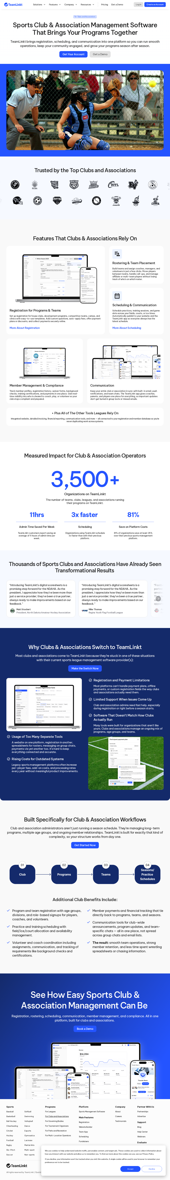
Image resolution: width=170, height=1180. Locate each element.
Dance (27, 1126)
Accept (130, 1169)
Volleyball (28, 1121)
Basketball (10, 1116)
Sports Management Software (92, 1111)
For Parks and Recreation (56, 1131)
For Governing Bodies (54, 1121)
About (118, 1111)
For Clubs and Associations (57, 1116)
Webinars (141, 1136)
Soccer (9, 1155)
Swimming (29, 1116)
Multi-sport (29, 1150)
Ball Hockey (11, 1121)
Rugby (9, 1145)
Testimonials (120, 1121)
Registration (84, 1122)
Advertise (141, 1116)
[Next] (158, 598)
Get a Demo (117, 4)
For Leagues (50, 1111)
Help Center (142, 1132)
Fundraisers (84, 1141)
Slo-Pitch (10, 1150)
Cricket (9, 1131)
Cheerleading (12, 1126)
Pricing (104, 4)
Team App (83, 1132)
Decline (152, 1169)
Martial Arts (29, 1145)
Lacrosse (28, 1140)
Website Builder (85, 1127)
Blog (139, 1127)
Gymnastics (29, 1135)
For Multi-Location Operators (58, 1135)
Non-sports (29, 1155)
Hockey (9, 1135)
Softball (27, 1111)
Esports (27, 1131)
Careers (118, 1116)
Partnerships (142, 1111)
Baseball (10, 1111)
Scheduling (84, 1136)
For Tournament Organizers (57, 1126)
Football (10, 1140)
